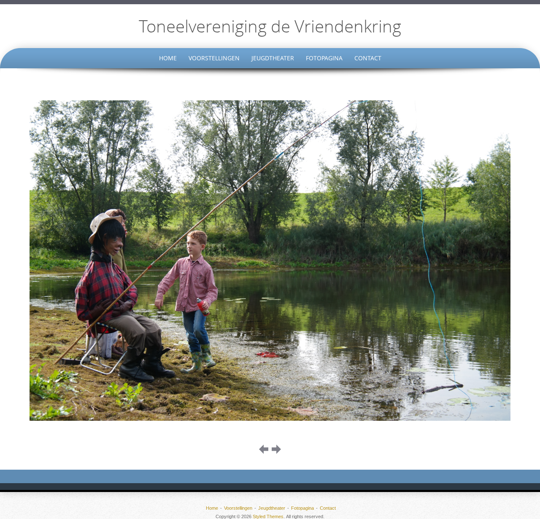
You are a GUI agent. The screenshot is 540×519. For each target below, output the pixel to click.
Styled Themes (268, 516)
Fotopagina (324, 58)
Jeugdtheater (272, 58)
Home (168, 58)
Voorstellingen (214, 58)
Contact (367, 58)
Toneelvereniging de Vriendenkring (270, 26)
